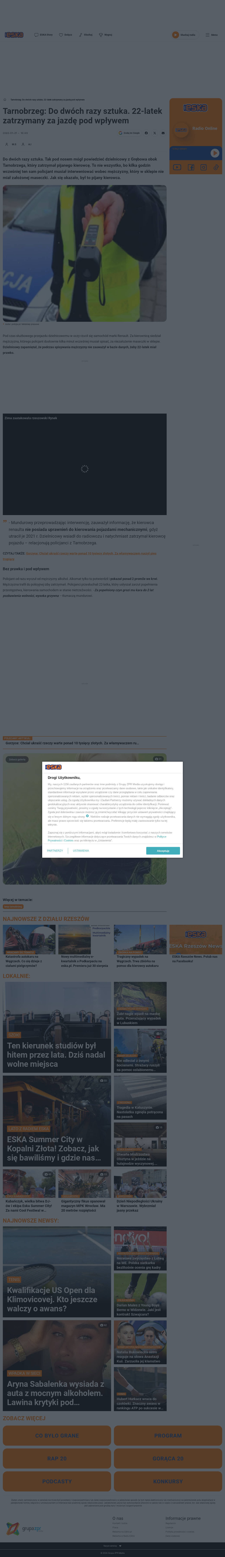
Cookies (68, 840)
